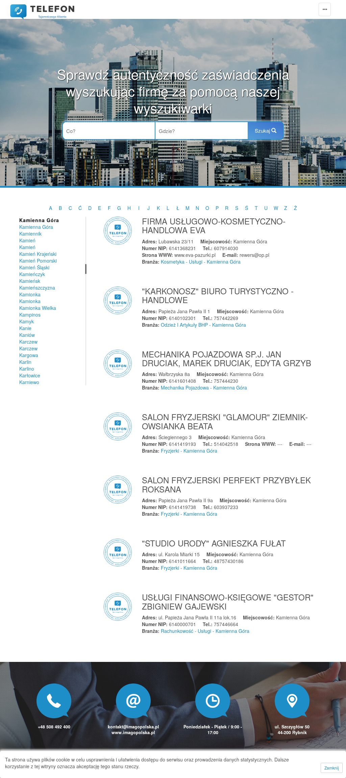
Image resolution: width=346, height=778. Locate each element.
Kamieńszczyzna (37, 287)
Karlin (25, 361)
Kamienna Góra (36, 226)
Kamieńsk (29, 280)
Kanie (25, 328)
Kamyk (26, 321)
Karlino (26, 368)
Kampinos (30, 314)
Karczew (28, 341)
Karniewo (29, 382)
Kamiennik (30, 233)
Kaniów (27, 334)
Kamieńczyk (32, 274)
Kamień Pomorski (38, 260)
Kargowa (28, 355)
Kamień (27, 240)
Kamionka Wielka (37, 307)
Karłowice (29, 375)
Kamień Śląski (34, 267)
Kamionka (30, 294)
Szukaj (263, 130)
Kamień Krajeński (37, 253)
